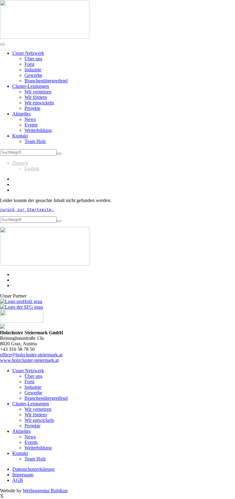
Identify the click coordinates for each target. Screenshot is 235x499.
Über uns (33, 58)
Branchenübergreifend (46, 80)
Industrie (32, 69)
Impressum (22, 474)
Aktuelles (21, 113)
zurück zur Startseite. (27, 209)
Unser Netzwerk (28, 53)
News (30, 119)
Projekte (32, 108)
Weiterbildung (38, 130)
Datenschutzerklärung (33, 469)
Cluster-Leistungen (30, 86)
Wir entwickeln (39, 102)
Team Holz (35, 141)
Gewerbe (33, 75)
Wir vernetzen (37, 91)
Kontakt (20, 135)
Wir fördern (35, 97)
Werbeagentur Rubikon (45, 490)
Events (31, 124)
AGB (17, 480)
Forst (29, 64)
